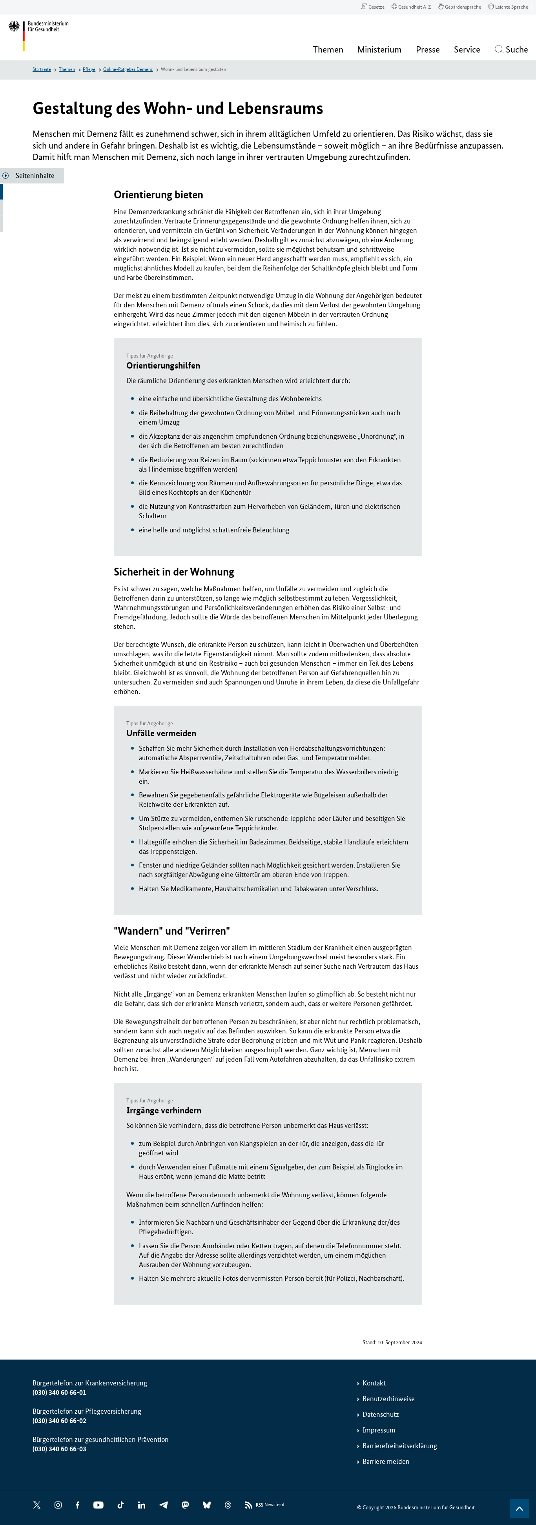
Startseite (42, 69)
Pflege (89, 69)
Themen (67, 69)
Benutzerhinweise (389, 1399)
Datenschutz (381, 1414)
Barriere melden (386, 1461)
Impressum (379, 1430)
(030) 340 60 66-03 (59, 1449)
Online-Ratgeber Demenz (128, 69)
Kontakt (374, 1383)
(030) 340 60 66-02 (59, 1420)
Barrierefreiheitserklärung (400, 1446)
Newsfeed (270, 1505)
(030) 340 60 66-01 (59, 1392)
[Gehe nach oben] (519, 1508)
